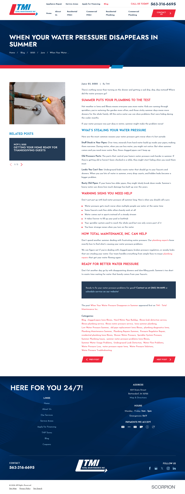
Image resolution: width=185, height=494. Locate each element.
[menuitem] (13, 488)
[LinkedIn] (174, 468)
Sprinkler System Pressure (149, 335)
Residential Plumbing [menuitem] (111, 13)
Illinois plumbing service (93, 324)
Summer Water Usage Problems (97, 343)
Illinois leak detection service (152, 320)
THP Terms (47, 433)
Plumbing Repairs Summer (126, 331)
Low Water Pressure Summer (95, 328)
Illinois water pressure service (119, 324)
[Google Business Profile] (156, 468)
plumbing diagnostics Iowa (156, 328)
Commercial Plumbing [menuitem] (133, 13)
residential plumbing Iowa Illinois (97, 335)
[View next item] (21, 164)
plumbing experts (160, 240)
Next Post (162, 359)
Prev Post (94, 359)
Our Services (47, 415)
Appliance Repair (54, 4)
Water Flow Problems (153, 343)
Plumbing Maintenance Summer (97, 331)
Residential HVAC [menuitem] (72, 13)
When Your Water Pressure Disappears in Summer (114, 305)
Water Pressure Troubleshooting (97, 350)
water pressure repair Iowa (115, 346)
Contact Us (161, 13)
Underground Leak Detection (128, 343)
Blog (106, 4)
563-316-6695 (163, 4)
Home (47, 403)
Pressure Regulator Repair (152, 331)
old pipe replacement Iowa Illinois (126, 328)
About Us (46, 409)
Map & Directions (138, 398)
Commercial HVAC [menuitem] (91, 13)
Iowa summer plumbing (145, 324)
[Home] (23, 10)
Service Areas (72, 4)
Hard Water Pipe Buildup (126, 320)
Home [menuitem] (48, 13)
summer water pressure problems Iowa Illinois (127, 339)
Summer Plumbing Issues (93, 339)
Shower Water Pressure (125, 335)
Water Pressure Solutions (141, 346)
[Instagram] (168, 468)
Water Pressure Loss (91, 346)
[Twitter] (162, 468)
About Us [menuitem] (58, 13)
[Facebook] (149, 468)
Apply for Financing (91, 4)
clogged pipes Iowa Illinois (99, 320)
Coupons (47, 444)
